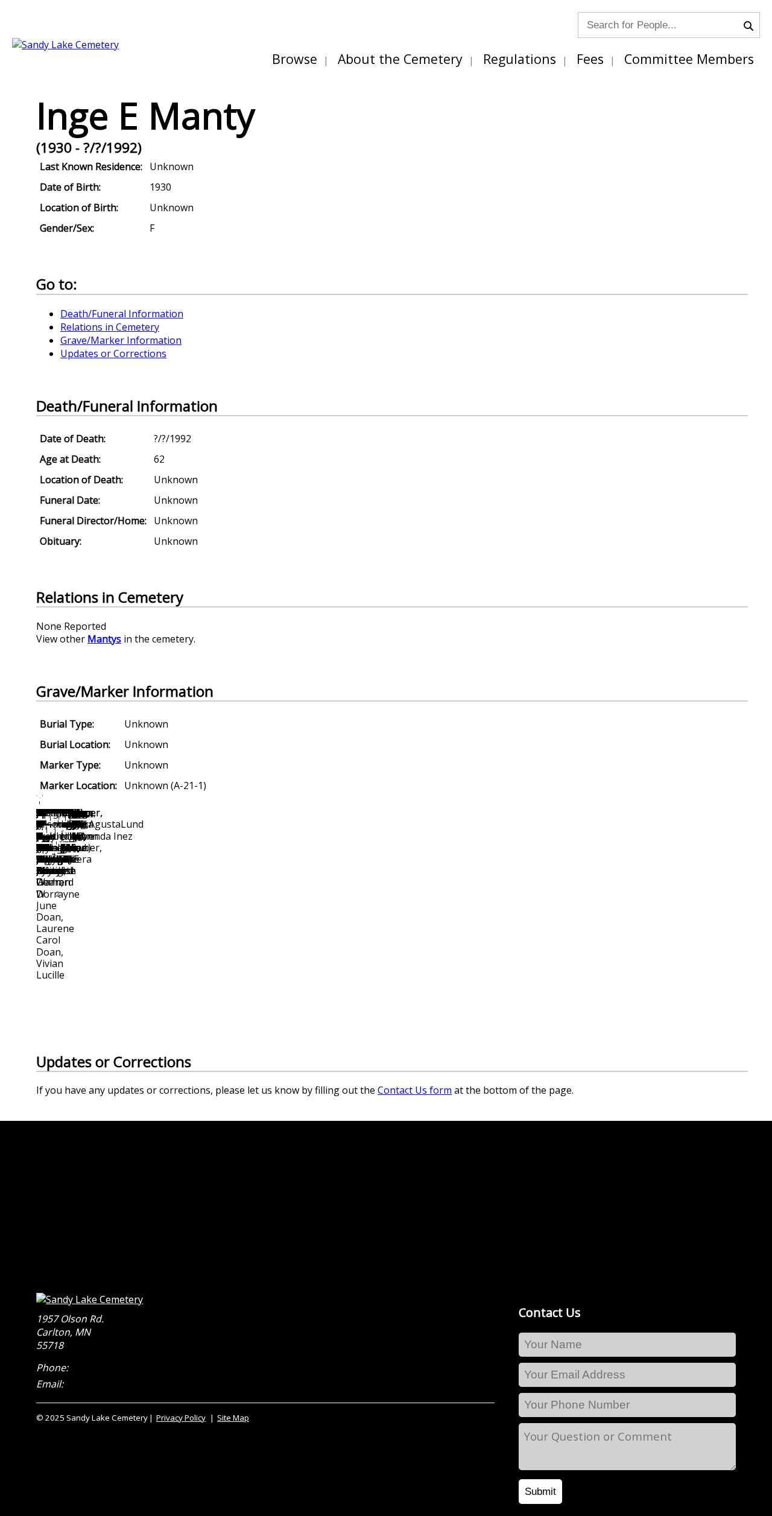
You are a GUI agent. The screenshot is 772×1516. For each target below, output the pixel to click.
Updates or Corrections (113, 353)
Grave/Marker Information (121, 340)
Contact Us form (415, 1090)
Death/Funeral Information (121, 313)
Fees (590, 59)
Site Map (233, 1417)
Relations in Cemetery (109, 327)
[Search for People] (751, 24)
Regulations (519, 59)
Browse (294, 59)
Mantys (104, 638)
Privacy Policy (181, 1417)
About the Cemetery (400, 59)
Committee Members (689, 59)
